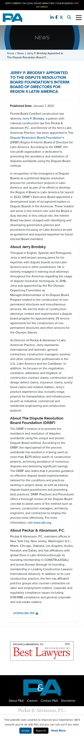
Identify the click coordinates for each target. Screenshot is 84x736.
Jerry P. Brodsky (33, 118)
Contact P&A (49, 700)
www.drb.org (42, 522)
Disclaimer (68, 700)
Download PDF (24, 613)
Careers (32, 700)
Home (10, 53)
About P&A (16, 700)
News (20, 53)
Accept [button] (25, 730)
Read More (58, 730)
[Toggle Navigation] (79, 17)
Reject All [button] (41, 730)
